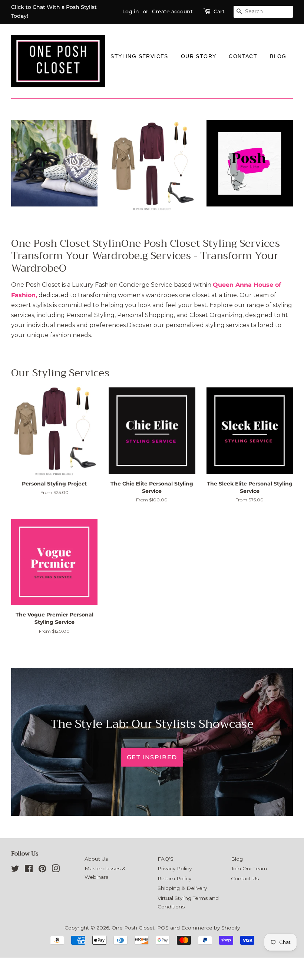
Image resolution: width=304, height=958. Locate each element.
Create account (172, 11)
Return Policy (174, 878)
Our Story (199, 56)
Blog (278, 56)
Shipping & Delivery (182, 888)
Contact (243, 56)
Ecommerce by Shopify (210, 928)
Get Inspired (152, 757)
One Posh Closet (133, 928)
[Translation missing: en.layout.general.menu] (110, 66)
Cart (219, 11)
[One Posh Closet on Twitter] (15, 870)
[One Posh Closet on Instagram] (56, 870)
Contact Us (245, 878)
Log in (130, 11)
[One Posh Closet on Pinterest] (42, 870)
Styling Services (139, 56)
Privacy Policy (175, 868)
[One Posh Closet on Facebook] (28, 870)
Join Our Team (249, 868)
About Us (96, 859)
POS (163, 928)
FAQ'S (166, 859)
